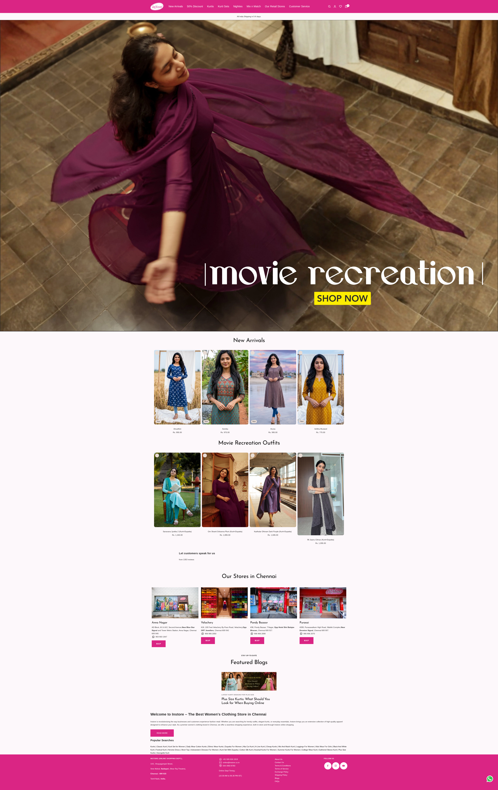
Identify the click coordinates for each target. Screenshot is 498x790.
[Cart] (346, 6)
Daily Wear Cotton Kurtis (196, 746)
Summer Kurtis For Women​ (289, 750)
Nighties (238, 6)
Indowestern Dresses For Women (204, 750)
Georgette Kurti (163, 753)
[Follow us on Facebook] (327, 765)
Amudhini (177, 429)
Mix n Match (254, 6)
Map (158, 644)
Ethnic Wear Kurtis (215, 746)
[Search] (329, 6)
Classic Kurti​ (162, 746)
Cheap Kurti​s (271, 746)
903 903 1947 (161, 637)
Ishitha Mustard (320, 429)
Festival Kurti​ (161, 750)
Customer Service (299, 6)
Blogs (277, 778)
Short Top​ (185, 750)
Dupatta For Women (233, 746)
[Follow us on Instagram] (335, 765)
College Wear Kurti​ (309, 750)
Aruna (272, 429)
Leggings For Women (305, 746)
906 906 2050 (210, 634)
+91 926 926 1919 (230, 759)
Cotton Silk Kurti (246, 750)
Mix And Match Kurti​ (286, 746)
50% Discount (195, 6)
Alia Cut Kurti (248, 746)
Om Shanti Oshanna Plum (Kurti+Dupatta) (225, 531)
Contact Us (279, 762)
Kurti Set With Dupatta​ (229, 750)
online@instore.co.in (231, 762)
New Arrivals (176, 6)
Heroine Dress (174, 750)
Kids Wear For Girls (324, 746)
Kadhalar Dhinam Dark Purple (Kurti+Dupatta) (273, 531)
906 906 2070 (309, 634)
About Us (278, 759)
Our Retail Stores (275, 6)
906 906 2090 (260, 634)
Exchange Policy (281, 772)
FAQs (277, 781)
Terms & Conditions (283, 766)
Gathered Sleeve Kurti (328, 750)
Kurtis (210, 6)
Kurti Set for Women (176, 746)
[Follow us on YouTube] (343, 765)
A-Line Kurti (260, 746)
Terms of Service (282, 769)
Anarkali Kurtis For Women (265, 750)
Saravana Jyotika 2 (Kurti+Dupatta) (177, 531)
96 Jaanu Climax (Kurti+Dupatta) (320, 540)
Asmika (225, 429)
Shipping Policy (281, 775)
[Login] (335, 6)
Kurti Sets (223, 6)
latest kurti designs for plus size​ (238, 695)
